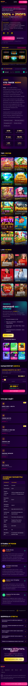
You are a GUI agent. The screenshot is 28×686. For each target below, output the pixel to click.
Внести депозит (14, 391)
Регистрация (23, 2)
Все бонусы (20, 38)
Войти (15, 2)
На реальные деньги (10, 339)
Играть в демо (8, 335)
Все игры (3, 155)
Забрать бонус (7, 38)
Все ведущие (4, 252)
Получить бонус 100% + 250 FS (14, 659)
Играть (21, 681)
